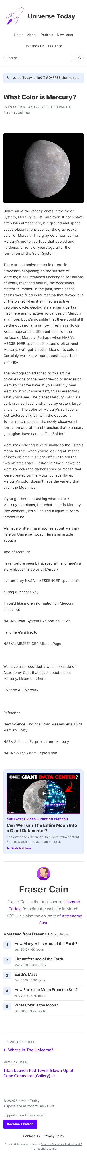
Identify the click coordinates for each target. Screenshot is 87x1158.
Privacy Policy (54, 1136)
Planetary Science (16, 112)
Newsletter (65, 35)
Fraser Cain (16, 107)
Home (18, 35)
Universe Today (51, 16)
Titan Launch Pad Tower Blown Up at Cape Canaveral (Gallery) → (38, 1073)
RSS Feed (55, 46)
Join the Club (35, 46)
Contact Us (31, 1136)
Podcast (47, 35)
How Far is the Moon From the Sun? (46, 989)
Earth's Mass (25, 974)
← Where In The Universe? (28, 1050)
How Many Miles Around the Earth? (45, 943)
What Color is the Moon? (36, 1005)
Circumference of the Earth (38, 959)
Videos (32, 35)
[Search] (80, 58)
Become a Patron (20, 1124)
